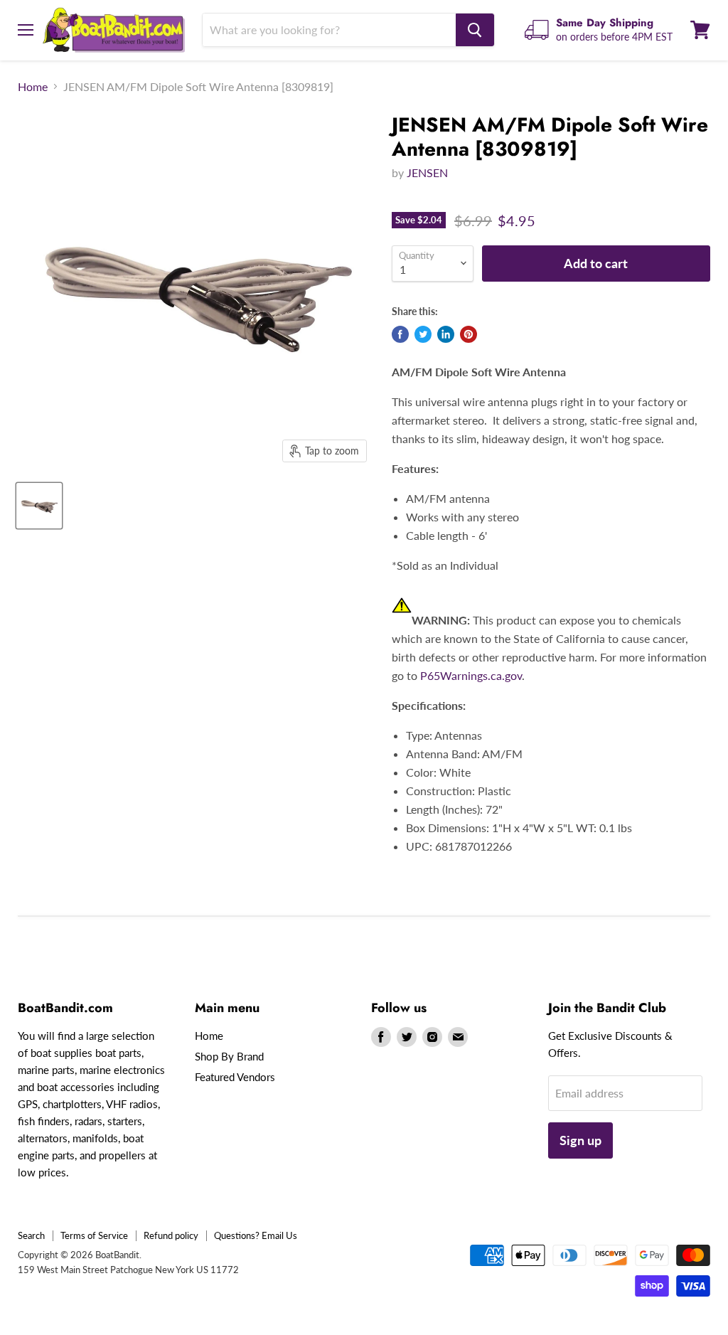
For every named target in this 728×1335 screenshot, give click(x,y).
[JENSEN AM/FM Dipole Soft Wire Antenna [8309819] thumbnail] (39, 505)
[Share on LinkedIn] (445, 334)
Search (31, 1235)
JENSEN (427, 172)
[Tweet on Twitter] (423, 334)
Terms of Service (94, 1235)
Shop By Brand (229, 1056)
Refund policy (171, 1235)
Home (33, 86)
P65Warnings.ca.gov (471, 675)
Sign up (580, 1140)
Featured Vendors (235, 1076)
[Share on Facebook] (400, 334)
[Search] (475, 30)
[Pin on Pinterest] (468, 334)
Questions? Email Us (255, 1235)
